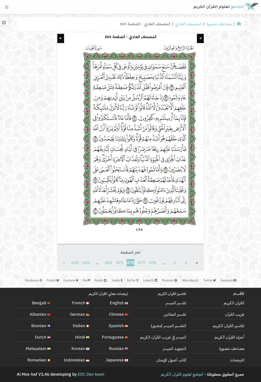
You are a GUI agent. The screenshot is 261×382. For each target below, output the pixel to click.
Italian (79, 326)
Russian (117, 348)
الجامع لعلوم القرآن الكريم (182, 374)
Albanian (38, 314)
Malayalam (36, 348)
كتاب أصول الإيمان (171, 360)
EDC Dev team (91, 374)
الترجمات (237, 360)
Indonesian (75, 360)
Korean (78, 348)
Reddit (99, 280)
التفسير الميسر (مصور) (168, 326)
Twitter (208, 280)
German (78, 314)
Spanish (117, 326)
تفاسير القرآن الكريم (228, 326)
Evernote (70, 280)
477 (141, 263)
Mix (85, 280)
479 (119, 263)
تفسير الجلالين (174, 314)
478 (130, 262)
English (117, 303)
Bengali (39, 303)
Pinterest (168, 280)
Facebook (227, 280)
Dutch (41, 337)
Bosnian (39, 326)
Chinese (117, 314)
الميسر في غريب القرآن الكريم (163, 337)
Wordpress (32, 280)
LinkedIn (149, 280)
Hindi (80, 337)
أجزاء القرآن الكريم (229, 337)
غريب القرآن (234, 314)
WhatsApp (189, 280)
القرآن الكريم (234, 303)
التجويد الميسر (174, 348)
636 (75, 263)
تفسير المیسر (176, 303)
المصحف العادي (188, 24)
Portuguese (113, 337)
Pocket (51, 280)
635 (86, 263)
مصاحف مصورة (219, 24)
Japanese (115, 360)
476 (152, 263)
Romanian (37, 360)
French (79, 303)
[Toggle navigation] (6, 7)
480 (108, 263)
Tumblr (116, 280)
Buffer (131, 280)
